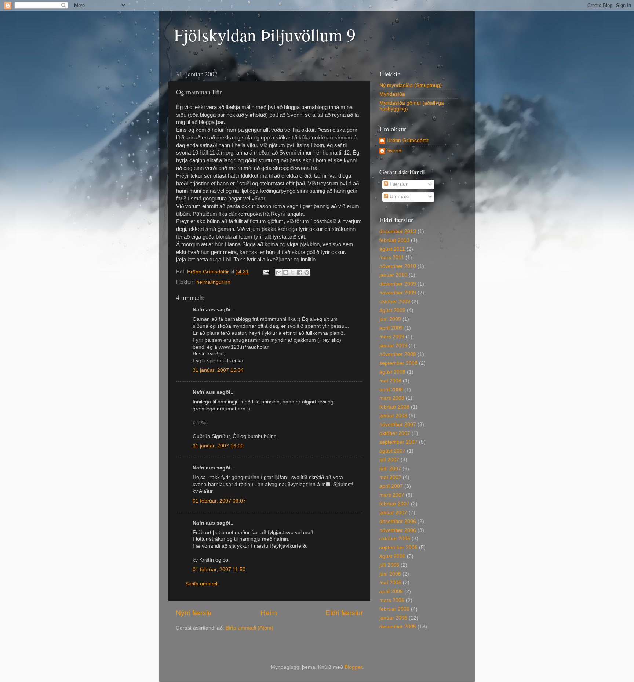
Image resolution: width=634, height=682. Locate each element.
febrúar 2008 (394, 407)
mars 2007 (391, 495)
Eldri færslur (344, 613)
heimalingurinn (213, 282)
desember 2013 (397, 231)
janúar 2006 (393, 618)
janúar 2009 (393, 345)
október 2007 (394, 433)
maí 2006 (390, 582)
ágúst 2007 (392, 451)
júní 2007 (390, 468)
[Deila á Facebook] (299, 272)
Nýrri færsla (194, 613)
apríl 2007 (391, 486)
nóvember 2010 (397, 266)
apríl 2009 (391, 328)
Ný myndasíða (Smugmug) (410, 85)
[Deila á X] (292, 272)
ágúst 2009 (392, 310)
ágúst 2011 (392, 249)
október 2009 (394, 301)
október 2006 (394, 538)
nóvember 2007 (397, 424)
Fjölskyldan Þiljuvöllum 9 (265, 34)
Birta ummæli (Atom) (249, 628)
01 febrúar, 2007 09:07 (219, 501)
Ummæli (398, 196)
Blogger (353, 667)
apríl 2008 (391, 389)
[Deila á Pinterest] (306, 272)
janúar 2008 (393, 415)
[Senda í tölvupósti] (279, 272)
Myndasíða (392, 94)
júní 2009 (390, 319)
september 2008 (398, 363)
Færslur (398, 184)
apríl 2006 (391, 591)
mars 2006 (391, 600)
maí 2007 (390, 477)
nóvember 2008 (397, 354)
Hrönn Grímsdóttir (408, 140)
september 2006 (398, 547)
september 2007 (398, 442)
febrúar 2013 (394, 240)
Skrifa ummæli (201, 584)
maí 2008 (390, 381)
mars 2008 (391, 398)
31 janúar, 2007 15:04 (218, 370)
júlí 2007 (389, 459)
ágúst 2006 (392, 556)
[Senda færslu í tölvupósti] (265, 272)
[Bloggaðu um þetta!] (285, 272)
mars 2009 (391, 337)
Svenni (394, 150)
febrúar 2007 (394, 504)
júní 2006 (390, 574)
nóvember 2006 (397, 530)
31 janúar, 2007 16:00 (218, 446)
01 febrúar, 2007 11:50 (219, 569)
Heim (268, 613)
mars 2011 (391, 257)
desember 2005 (397, 627)
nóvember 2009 (397, 292)
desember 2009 (397, 284)
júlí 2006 (389, 565)
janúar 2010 (393, 275)
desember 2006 (397, 521)
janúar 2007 (393, 512)
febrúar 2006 (394, 609)
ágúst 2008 (392, 372)
